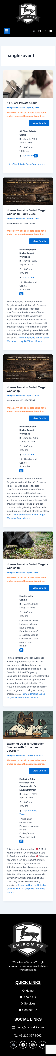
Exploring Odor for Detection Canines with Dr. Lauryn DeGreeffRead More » (27, 889)
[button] (7, 31)
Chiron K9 (28, 155)
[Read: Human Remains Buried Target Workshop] (28, 368)
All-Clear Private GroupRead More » (27, 164)
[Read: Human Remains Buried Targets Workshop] (28, 545)
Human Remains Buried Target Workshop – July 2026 (26, 212)
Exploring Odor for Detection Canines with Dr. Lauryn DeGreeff (25, 747)
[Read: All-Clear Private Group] (28, 84)
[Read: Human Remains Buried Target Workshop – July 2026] (28, 191)
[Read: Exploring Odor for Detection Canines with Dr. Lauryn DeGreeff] (28, 724)
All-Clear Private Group (22, 102)
